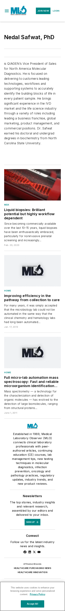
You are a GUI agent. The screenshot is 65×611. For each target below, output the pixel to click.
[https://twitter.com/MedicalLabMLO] (34, 552)
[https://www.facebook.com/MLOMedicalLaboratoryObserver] (25, 552)
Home (7, 290)
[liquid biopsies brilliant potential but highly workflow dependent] (32, 185)
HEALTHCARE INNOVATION (32, 572)
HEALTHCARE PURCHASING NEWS (32, 568)
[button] (6, 10)
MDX (6, 204)
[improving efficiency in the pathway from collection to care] (32, 270)
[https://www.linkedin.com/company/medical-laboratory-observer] (29, 552)
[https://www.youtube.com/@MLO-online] (39, 552)
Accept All (32, 604)
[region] (32, 596)
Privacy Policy (37, 594)
